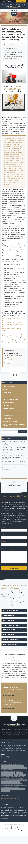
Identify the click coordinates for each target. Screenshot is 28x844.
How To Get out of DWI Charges (14, 88)
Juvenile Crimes (12, 776)
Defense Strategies (14, 767)
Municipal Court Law (5, 778)
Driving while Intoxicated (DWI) (7, 771)
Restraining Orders (8, 412)
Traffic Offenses (4, 789)
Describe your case (7, 549)
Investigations (4, 776)
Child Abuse (3, 766)
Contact (17, 798)
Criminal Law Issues (20, 766)
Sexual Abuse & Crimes (10, 644)
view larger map (9, 695)
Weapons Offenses (8, 402)
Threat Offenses (15, 787)
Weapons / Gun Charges (10, 639)
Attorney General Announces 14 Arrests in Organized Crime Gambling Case (12, 466)
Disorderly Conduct (9, 634)
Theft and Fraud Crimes (6, 787)
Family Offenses (12, 773)
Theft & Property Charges (10, 399)
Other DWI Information (10, 625)
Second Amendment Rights (16, 783)
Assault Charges (8, 615)
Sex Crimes (6, 405)
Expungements (7, 418)
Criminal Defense (10, 766)
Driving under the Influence (7, 769)
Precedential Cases (5, 780)
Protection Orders (22, 780)
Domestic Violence (8, 408)
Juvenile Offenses (20, 776)
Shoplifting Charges (9, 620)
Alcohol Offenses (5, 764)
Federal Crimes (19, 773)
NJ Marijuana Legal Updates (17, 778)
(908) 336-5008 (8, 4)
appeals (9, 338)
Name (3, 527)
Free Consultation (21, 1)
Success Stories (22, 785)
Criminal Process (5, 767)
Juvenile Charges (8, 415)
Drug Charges (7, 392)
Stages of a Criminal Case (12, 785)
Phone (3, 542)
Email (3, 534)
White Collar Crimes (5, 790)
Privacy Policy (11, 798)
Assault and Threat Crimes (15, 764)
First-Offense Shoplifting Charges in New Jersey (13, 461)
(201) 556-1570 (22, 4)
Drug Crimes (18, 771)
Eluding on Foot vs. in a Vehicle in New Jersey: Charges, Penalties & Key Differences (13, 456)
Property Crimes (14, 780)
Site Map (4, 798)
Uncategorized (12, 789)
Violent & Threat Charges (10, 396)
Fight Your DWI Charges (10, 610)
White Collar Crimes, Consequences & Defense (14, 425)
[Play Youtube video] (14, 76)
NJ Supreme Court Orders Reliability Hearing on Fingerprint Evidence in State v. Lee (13, 442)
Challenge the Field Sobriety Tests (11, 323)
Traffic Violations (8, 386)
